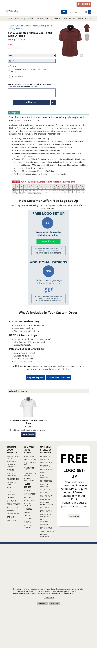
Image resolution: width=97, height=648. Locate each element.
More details (28, 434)
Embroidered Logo (18, 70)
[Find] (89, 12)
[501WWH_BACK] (87, 37)
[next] (90, 18)
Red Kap (11, 39)
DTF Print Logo (42, 69)
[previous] (88, 18)
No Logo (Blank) (17, 76)
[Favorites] (53, 102)
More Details (49, 598)
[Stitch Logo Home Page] (14, 11)
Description (13, 113)
